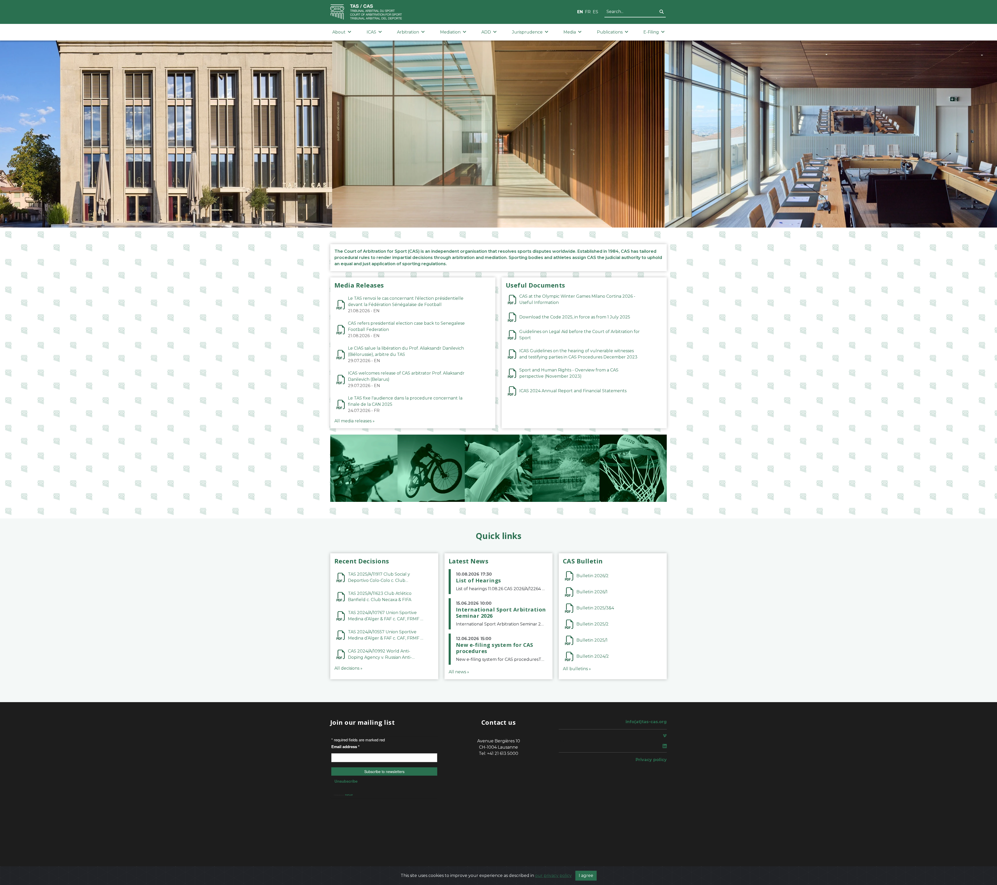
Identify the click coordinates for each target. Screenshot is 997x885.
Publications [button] (610, 32)
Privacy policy (651, 759)
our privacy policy (553, 875)
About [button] (339, 32)
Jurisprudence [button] (527, 32)
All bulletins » (577, 668)
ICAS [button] (371, 32)
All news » (459, 671)
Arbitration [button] (408, 32)
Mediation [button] (450, 32)
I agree (586, 875)
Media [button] (569, 32)
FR (588, 11)
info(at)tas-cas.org (646, 721)
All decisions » (348, 668)
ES (595, 11)
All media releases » (354, 420)
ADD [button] (486, 32)
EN (580, 11)
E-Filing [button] (651, 32)
